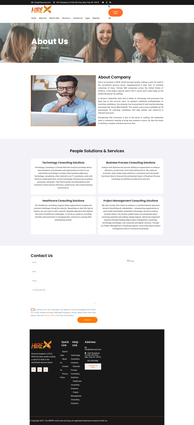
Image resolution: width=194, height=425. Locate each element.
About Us (43, 18)
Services (65, 18)
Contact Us (78, 18)
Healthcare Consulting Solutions (63, 200)
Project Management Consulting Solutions (130, 200)
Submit (87, 320)
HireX (102, 421)
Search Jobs (54, 18)
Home (33, 18)
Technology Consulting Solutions (63, 162)
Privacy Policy (50, 315)
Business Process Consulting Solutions (130, 162)
